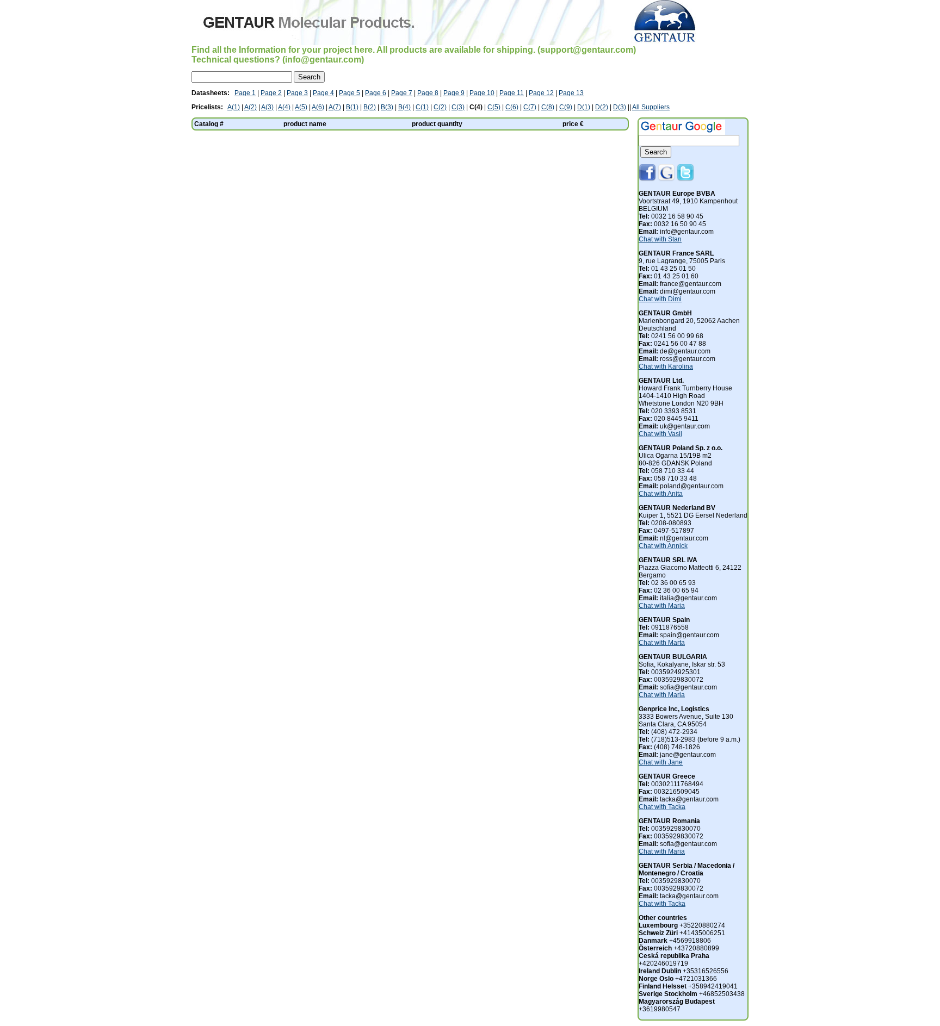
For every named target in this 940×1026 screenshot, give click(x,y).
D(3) (619, 107)
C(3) (458, 107)
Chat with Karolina (666, 366)
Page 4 (323, 93)
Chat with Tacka (662, 807)
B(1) (352, 107)
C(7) (529, 107)
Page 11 (511, 93)
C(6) (511, 107)
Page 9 (454, 93)
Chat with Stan (660, 239)
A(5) (301, 107)
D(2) (601, 107)
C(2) (440, 107)
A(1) (233, 107)
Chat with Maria (662, 606)
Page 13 (571, 93)
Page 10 (481, 93)
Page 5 (349, 93)
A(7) (335, 107)
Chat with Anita (661, 494)
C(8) (547, 107)
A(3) (267, 107)
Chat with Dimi (660, 299)
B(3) (387, 107)
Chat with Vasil (660, 434)
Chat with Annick (663, 546)
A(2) (250, 107)
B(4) (404, 107)
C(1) (422, 107)
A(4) (284, 107)
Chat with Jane (661, 762)
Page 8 (427, 93)
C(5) (493, 107)
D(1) (583, 107)
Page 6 (375, 93)
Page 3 (297, 93)
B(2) (369, 107)
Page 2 (271, 93)
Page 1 (245, 93)
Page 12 (541, 93)
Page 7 (401, 93)
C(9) (565, 107)
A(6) (318, 107)
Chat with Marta (662, 642)
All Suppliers (651, 107)
